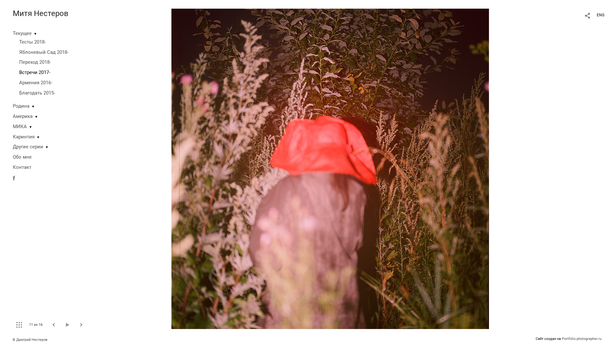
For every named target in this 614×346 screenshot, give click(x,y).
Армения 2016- (35, 83)
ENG (600, 15)
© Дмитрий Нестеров (30, 340)
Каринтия (24, 137)
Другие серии (28, 147)
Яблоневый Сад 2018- (43, 52)
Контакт (22, 167)
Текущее (22, 33)
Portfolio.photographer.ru (582, 339)
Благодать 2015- (37, 93)
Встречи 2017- (34, 72)
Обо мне (22, 157)
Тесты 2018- (32, 42)
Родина (21, 106)
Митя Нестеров (40, 13)
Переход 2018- (35, 62)
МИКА (20, 126)
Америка (23, 116)
